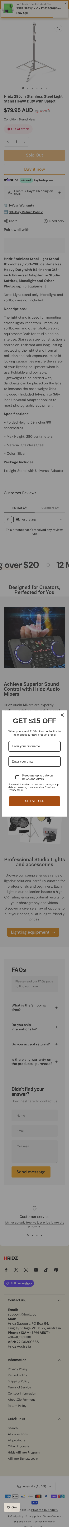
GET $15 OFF (34, 801)
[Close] (62, 715)
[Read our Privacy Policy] (58, 785)
